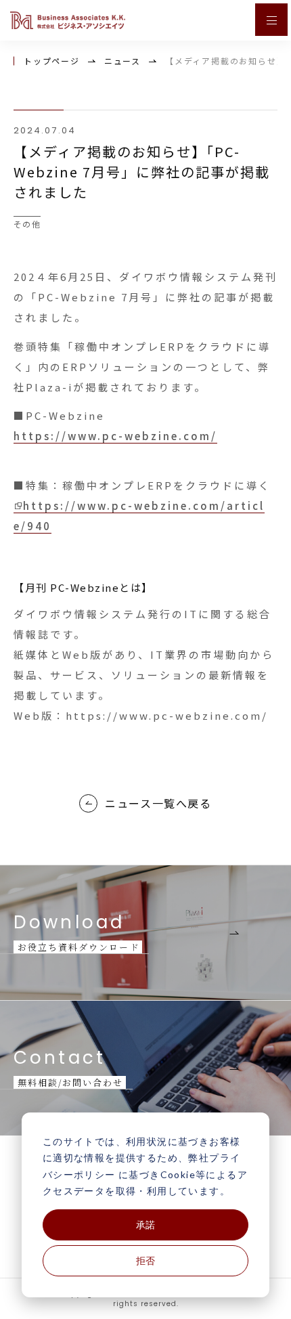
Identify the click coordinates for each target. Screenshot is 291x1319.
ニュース (122, 60)
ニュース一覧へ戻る (158, 803)
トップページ (52, 60)
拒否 (145, 1260)
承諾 (145, 1224)
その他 (27, 224)
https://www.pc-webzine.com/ (115, 436)
